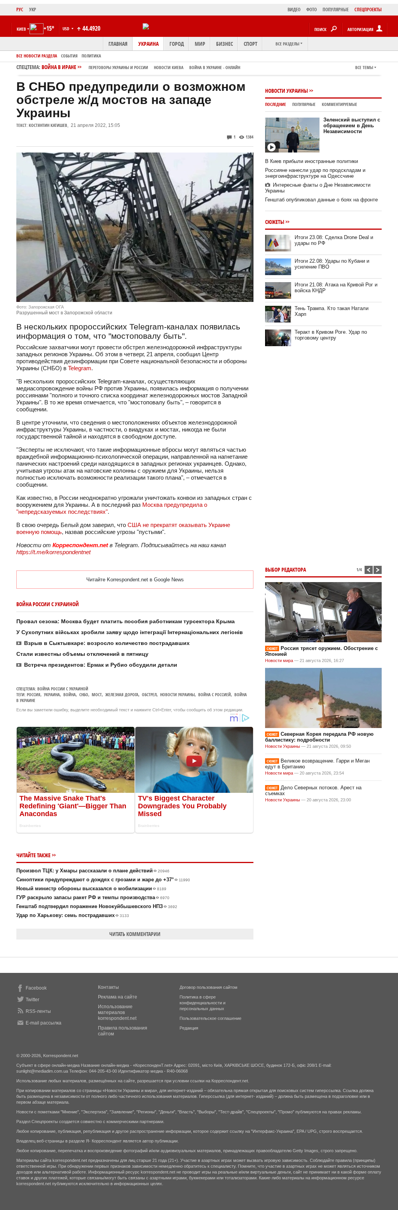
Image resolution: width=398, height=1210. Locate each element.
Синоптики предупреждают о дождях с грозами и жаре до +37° (103, 879)
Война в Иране (141, 67)
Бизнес (224, 43)
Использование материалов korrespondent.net (117, 1012)
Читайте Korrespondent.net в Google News (135, 579)
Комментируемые (339, 104)
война (69, 694)
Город (176, 43)
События (69, 56)
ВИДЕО (294, 9)
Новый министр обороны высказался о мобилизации (91, 888)
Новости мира (279, 660)
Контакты (108, 987)
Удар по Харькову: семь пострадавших (72, 915)
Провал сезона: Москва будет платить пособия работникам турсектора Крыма (125, 621)
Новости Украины (286, 90)
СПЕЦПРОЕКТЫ (368, 9)
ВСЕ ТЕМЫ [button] (364, 67)
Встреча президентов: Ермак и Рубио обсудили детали (100, 665)
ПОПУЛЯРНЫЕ (336, 9)
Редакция (189, 1028)
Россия (33, 694)
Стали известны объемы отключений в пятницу (82, 654)
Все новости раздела (36, 56)
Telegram (79, 368)
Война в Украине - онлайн (214, 67)
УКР (32, 9)
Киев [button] (21, 29)
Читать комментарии (135, 934)
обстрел (149, 694)
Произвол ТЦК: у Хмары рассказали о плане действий (92, 871)
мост (97, 694)
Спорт (250, 43)
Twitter (32, 999)
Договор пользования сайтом (208, 987)
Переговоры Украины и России (118, 67)
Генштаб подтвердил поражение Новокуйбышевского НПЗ (96, 906)
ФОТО (311, 9)
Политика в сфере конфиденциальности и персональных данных (202, 1003)
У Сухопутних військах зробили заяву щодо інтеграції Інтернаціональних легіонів (129, 632)
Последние (275, 104)
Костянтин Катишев (48, 125)
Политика (91, 56)
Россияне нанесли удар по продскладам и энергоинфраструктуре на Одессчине (315, 173)
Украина (148, 43)
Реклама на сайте (117, 997)
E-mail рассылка (43, 1023)
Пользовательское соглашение (210, 1018)
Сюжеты (274, 221)
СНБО (83, 694)
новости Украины (177, 694)
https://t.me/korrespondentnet (53, 552)
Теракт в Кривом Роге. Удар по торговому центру (331, 335)
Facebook (36, 988)
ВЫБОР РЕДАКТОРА (285, 569)
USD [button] (66, 28)
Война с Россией (214, 694)
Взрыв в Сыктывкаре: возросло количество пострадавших (107, 643)
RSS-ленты (38, 1011)
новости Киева (168, 67)
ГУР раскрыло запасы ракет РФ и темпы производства (92, 897)
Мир (200, 43)
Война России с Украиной (62, 689)
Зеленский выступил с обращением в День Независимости (351, 125)
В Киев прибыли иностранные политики (311, 161)
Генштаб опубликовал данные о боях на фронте (321, 200)
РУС (19, 9)
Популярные (304, 104)
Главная (117, 43)
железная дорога (121, 694)
